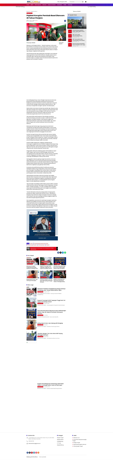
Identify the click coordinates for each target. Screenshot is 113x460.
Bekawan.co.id (76, 437)
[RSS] (38, 453)
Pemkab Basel (41, 245)
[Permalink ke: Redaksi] (28, 21)
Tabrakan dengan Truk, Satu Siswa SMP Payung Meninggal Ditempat (46, 281)
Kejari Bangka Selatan (32, 245)
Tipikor (48, 245)
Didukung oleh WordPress (32, 456)
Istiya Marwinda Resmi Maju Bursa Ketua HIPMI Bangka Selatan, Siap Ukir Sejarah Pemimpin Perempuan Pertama (59, 267)
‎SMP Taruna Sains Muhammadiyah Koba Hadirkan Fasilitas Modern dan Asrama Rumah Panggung (78, 35)
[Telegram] (63, 253)
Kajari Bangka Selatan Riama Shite (41, 243)
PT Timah (59, 443)
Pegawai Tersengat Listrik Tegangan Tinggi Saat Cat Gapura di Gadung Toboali (46, 267)
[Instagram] (36, 453)
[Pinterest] (32, 453)
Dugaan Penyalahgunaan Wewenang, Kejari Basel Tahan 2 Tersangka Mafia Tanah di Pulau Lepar (59, 280)
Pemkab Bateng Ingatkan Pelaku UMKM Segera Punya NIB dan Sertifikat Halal (78, 31)
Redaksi (30, 20)
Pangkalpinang (60, 441)
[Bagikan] (65, 21)
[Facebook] (58, 253)
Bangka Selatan (29, 13)
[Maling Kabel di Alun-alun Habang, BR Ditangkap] (33, 274)
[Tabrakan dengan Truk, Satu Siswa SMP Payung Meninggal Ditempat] (46, 274)
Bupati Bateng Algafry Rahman (80, 444)
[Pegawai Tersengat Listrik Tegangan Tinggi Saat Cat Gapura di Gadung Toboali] (46, 261)
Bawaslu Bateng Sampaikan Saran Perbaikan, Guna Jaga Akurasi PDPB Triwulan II (79, 44)
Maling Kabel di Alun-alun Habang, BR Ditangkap (32, 280)
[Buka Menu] (85, 1)
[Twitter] (61, 253)
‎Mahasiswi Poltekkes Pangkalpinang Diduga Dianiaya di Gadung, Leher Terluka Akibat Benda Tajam (33, 267)
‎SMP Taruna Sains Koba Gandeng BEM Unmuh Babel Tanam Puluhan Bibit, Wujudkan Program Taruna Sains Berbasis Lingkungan (78, 40)
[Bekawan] (34, 1)
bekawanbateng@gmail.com (34, 443)
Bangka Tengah (60, 437)
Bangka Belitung (60, 445)
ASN (32, 243)
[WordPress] (34, 453)
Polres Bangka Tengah (78, 446)
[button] (83, 2)
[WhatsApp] (65, 253)
